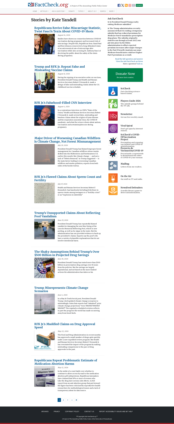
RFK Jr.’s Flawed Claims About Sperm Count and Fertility (67, 178)
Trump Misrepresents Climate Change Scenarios (61, 289)
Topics (80, 11)
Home (35, 11)
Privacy (57, 411)
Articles (43, 11)
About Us (92, 11)
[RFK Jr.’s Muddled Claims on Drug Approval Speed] (44, 341)
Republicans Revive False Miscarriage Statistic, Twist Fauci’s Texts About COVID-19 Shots (67, 29)
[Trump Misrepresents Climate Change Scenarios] (44, 304)
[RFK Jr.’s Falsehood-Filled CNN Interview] (44, 116)
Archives (45, 411)
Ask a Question (58, 11)
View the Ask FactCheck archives (129, 61)
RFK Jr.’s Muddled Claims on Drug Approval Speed (64, 325)
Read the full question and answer (129, 59)
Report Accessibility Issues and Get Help (116, 411)
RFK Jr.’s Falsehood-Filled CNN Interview (63, 103)
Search (103, 11)
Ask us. (140, 64)
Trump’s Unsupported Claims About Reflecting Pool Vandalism (67, 214)
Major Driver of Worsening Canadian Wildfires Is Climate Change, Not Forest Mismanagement (67, 139)
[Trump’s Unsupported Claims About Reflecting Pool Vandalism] (44, 230)
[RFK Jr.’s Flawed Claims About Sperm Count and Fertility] (44, 194)
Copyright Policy (72, 411)
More (111, 11)
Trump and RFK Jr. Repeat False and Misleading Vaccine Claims (59, 68)
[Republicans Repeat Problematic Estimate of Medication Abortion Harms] (44, 377)
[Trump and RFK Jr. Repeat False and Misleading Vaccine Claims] (44, 83)
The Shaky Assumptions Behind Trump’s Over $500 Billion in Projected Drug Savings (66, 253)
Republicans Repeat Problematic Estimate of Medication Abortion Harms (65, 362)
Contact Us (89, 411)
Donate (72, 11)
